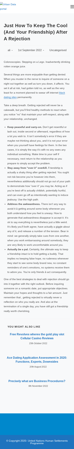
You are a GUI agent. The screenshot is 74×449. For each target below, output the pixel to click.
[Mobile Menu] (72, 6)
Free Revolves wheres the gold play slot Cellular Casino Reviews (37, 336)
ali (9, 50)
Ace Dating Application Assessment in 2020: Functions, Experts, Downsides (37, 359)
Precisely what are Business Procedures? (36, 381)
